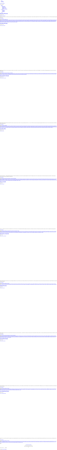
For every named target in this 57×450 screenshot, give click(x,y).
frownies (46, 179)
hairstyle (53, 179)
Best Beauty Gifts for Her (4, 13)
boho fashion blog (26, 231)
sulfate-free (48, 284)
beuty (3, 20)
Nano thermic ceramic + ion (17, 389)
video (17, 442)
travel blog (3, 180)
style (8, 442)
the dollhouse (36, 232)
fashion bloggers (35, 336)
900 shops (3, 73)
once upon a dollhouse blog (27, 389)
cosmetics (41, 20)
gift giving (55, 126)
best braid (15, 441)
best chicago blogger (26, 73)
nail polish (28, 21)
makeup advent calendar (10, 21)
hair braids (51, 179)
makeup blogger (17, 21)
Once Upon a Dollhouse (2, 3)
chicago (15, 20)
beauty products (12, 441)
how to (6, 389)
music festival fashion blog (6, 232)
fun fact (50, 336)
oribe (4, 442)
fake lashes (49, 20)
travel (2, 337)
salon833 (52, 21)
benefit (11, 73)
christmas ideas (27, 20)
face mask (47, 20)
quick (37, 389)
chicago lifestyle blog (48, 231)
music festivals (11, 232)
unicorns (8, 337)
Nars (29, 21)
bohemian (25, 441)
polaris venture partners (37, 284)
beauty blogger (9, 73)
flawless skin (52, 126)
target (9, 442)
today (12, 442)
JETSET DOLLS (9, 178)
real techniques (49, 21)
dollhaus (45, 20)
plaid (38, 21)
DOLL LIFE (3, 178)
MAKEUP (6, 125)
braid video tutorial (32, 441)
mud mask (26, 21)
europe (19, 336)
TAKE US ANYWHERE (13, 178)
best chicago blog (22, 73)
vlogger (22, 442)
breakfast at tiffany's (10, 20)
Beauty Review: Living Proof (4, 233)
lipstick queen (3, 21)
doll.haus (43, 20)
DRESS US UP (6, 19)
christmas (25, 20)
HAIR (8, 283)
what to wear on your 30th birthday (7, 180)
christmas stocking (35, 20)
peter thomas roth (33, 21)
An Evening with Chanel (3, 23)
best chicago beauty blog (17, 73)
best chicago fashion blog (30, 73)
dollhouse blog (23, 179)
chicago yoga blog (51, 231)
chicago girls (23, 20)
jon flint (12, 284)
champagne (16, 179)
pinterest (28, 232)
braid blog (29, 441)
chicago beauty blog (38, 441)
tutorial (38, 232)
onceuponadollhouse (20, 232)
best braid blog (17, 441)
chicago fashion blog (43, 231)
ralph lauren (47, 21)
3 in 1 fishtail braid (3, 441)
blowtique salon (6, 20)
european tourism (21, 336)
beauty (4, 73)
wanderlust (10, 337)
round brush (43, 389)
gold (47, 179)
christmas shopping (31, 20)
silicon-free (45, 284)
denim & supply (13, 336)
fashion (30, 179)
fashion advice (32, 179)
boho (21, 231)
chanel (48, 73)
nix (30, 21)
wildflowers (40, 232)
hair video (3, 389)
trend (13, 442)
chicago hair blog (47, 441)
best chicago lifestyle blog (35, 73)
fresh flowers (48, 336)
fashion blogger (54, 20)
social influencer (47, 389)
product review (41, 284)
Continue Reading (1, 18)
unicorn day (6, 337)
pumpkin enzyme (43, 21)
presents (40, 21)
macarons (5, 21)
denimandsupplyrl (16, 336)
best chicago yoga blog (12, 231)
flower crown (40, 336)
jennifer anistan (3, 284)
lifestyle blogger (17, 284)
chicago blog (17, 20)
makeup (7, 21)
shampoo (43, 284)
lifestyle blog (14, 284)
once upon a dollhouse (16, 232)
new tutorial (3, 442)
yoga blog (42, 232)
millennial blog (13, 389)
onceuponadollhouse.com (24, 232)
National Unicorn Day (3, 285)
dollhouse (21, 179)
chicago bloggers (39, 231)
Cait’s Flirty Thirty (3, 128)
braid (28, 231)
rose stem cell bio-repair (32, 127)
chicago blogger (20, 20)
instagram (55, 179)
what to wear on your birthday (14, 180)
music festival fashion (2, 232)
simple (45, 389)
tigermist (1, 180)
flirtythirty (40, 179)
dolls (25, 179)
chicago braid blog (44, 441)
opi (31, 21)
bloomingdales (44, 73)
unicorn (3, 337)
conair (39, 20)
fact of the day (24, 336)
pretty (41, 21)
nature (13, 232)
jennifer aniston (6, 284)
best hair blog (16, 231)
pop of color (30, 232)
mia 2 (24, 21)
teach (10, 442)
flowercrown (43, 336)
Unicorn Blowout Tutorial (4, 338)
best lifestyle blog (39, 73)
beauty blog (6, 73)
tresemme (50, 389)
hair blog (49, 179)
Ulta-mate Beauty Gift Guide (4, 75)
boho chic (23, 231)
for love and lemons (43, 179)
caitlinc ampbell (30, 231)
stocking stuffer (21, 74)
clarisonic (38, 20)
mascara (22, 21)
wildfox (19, 180)
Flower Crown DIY (3, 181)
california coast (9, 179)
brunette (13, 20)
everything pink (27, 179)
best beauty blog (13, 73)
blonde (4, 20)
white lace (18, 180)
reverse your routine (40, 389)
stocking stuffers (25, 74)
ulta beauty (50, 127)
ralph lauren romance (28, 127)
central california (13, 179)
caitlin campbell (6, 179)
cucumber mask (39, 126)
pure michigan (33, 232)
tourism (0, 337)
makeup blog (14, 21)
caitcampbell (3, 179)
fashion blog (52, 20)
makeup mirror (20, 21)
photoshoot (37, 21)
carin (11, 179)
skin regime (17, 74)
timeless (52, 284)
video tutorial (20, 442)
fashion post (38, 179)
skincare (19, 74)
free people (46, 336)
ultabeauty (52, 127)
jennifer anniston (9, 284)
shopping (54, 21)
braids (35, 441)
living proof (20, 284)
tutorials (16, 442)
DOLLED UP (3, 19)
